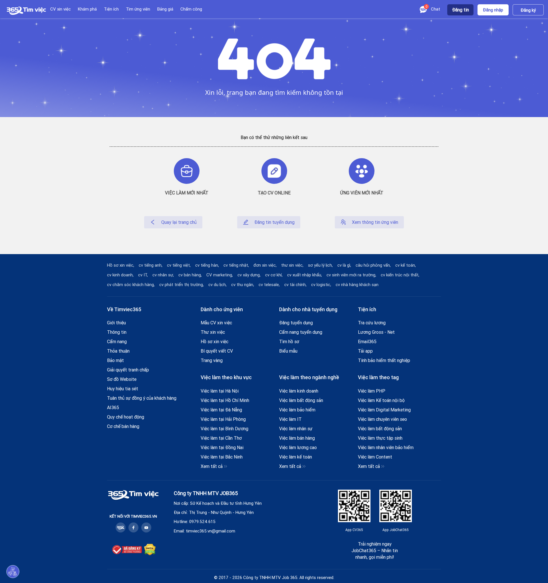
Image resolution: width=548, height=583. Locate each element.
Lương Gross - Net (376, 332)
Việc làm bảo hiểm (297, 410)
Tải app (365, 351)
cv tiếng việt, (179, 265)
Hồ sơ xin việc (214, 341)
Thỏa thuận (118, 351)
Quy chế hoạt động (125, 417)
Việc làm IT (290, 419)
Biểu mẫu (288, 351)
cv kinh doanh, (120, 275)
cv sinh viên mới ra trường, (351, 275)
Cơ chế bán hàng (123, 426)
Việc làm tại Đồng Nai (222, 447)
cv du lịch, (217, 284)
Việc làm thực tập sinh (380, 438)
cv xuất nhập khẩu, (304, 275)
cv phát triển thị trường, (181, 284)
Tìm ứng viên (138, 9)
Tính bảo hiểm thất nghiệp (384, 360)
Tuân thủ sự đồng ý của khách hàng (141, 398)
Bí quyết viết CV (217, 351)
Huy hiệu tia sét (122, 388)
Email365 (367, 341)
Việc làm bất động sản (301, 400)
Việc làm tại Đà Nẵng (221, 410)
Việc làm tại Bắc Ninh (222, 457)
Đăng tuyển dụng (296, 322)
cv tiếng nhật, (236, 265)
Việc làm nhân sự (296, 428)
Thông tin (116, 332)
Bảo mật (115, 360)
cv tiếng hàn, (207, 265)
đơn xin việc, (265, 265)
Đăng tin (460, 10)
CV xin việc (60, 9)
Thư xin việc (213, 332)
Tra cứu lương (372, 322)
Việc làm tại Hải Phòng (223, 419)
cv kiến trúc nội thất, (400, 275)
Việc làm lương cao (298, 447)
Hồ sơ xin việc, (120, 265)
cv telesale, (269, 284)
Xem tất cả (212, 466)
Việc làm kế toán (295, 457)
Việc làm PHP (371, 391)
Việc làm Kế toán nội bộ (381, 400)
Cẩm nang (117, 341)
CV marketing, (219, 275)
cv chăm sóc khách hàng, (131, 284)
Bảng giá (165, 9)
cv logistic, (321, 284)
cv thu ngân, (242, 284)
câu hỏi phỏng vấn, (373, 265)
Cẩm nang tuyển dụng (300, 332)
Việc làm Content (375, 457)
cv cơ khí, (274, 275)
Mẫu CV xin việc (216, 322)
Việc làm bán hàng (297, 438)
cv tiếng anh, (150, 265)
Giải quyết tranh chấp (128, 370)
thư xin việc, (292, 265)
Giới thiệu (116, 322)
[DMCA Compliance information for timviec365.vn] (150, 550)
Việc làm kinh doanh (298, 391)
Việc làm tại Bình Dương (224, 428)
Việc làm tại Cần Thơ (221, 438)
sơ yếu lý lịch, (320, 265)
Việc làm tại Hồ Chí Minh (225, 400)
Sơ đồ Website (121, 379)
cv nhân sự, (163, 275)
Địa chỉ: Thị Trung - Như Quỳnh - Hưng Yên (214, 512)
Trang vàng (212, 360)
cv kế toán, (405, 265)
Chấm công (191, 9)
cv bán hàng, (190, 275)
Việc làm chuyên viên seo (382, 419)
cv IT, (143, 275)
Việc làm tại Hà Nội (220, 391)
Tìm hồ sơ (289, 341)
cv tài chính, (295, 284)
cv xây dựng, (249, 275)
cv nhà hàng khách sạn (357, 284)
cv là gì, (344, 265)
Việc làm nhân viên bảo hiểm (386, 447)
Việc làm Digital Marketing (384, 410)
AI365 (113, 407)
